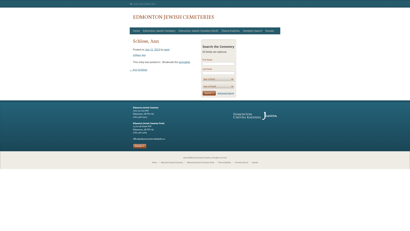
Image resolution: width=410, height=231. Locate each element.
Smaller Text (150, 4)
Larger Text (138, 4)
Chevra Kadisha (230, 30)
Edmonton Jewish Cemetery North (198, 30)
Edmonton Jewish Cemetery (159, 30)
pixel (167, 49)
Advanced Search (226, 93)
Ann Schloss (138, 69)
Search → (209, 93)
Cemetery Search (252, 30)
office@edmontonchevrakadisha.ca (149, 139)
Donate (269, 30)
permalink (184, 62)
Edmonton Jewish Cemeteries (173, 17)
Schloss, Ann (139, 55)
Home (136, 30)
